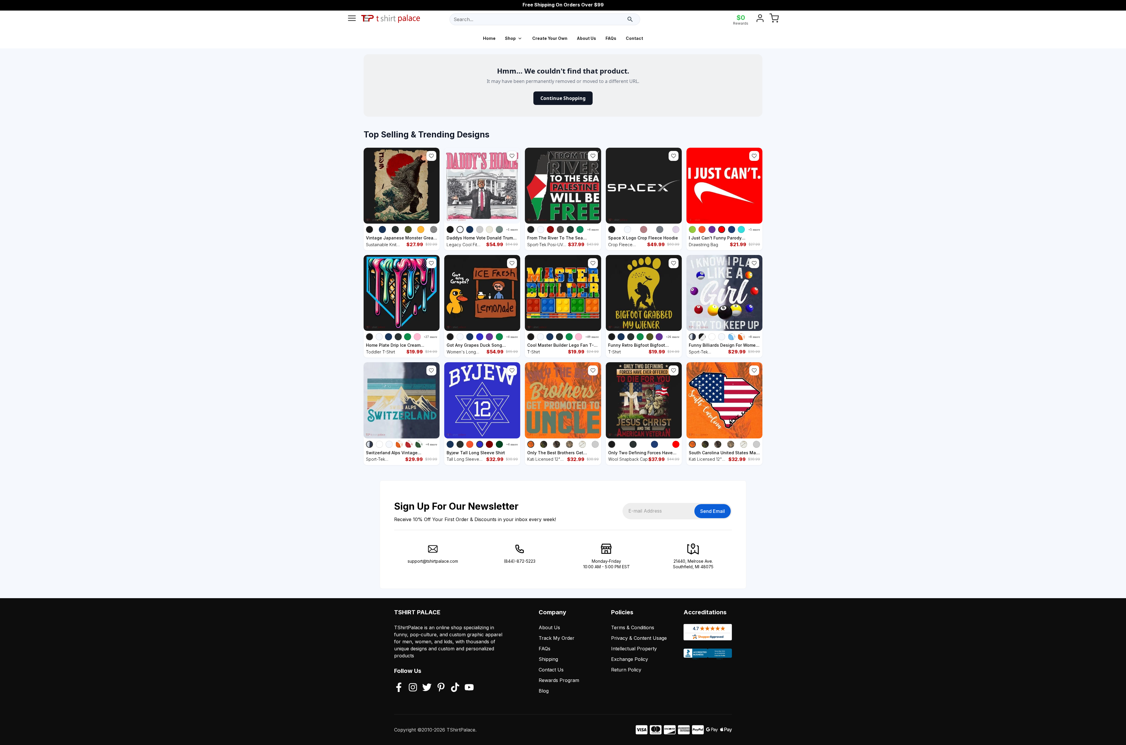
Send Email (712, 511)
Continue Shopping (563, 98)
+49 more (592, 337)
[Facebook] (398, 688)
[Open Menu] (352, 19)
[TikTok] (455, 688)
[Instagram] (413, 688)
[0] (774, 19)
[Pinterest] (441, 688)
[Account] (760, 19)
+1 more (512, 229)
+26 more (672, 337)
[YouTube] (469, 688)
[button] (431, 156)
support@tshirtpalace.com (433, 561)
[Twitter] (427, 688)
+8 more (754, 337)
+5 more (754, 229)
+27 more (430, 337)
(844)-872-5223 (519, 561)
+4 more (593, 229)
